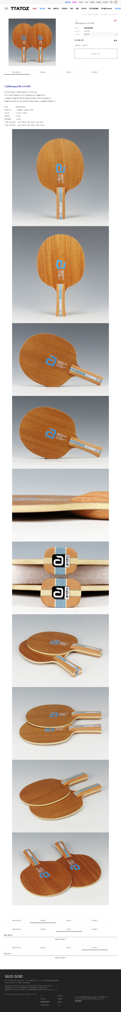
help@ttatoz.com (52, 989)
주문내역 (98, 2)
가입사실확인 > (78, 1001)
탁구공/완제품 (93, 8)
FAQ (59, 1005)
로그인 (86, 2)
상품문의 (60, 999)
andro (101, 14)
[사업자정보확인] (23, 988)
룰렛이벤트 (68, 2)
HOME (84, 14)
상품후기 (60, 1002)
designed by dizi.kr (31, 994)
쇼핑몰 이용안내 (44, 1005)
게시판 (81, 2)
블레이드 (56, 8)
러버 (49, 8)
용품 (77, 8)
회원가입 (92, 2)
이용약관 (42, 999)
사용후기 (68, 72)
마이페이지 (105, 2)
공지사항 (60, 996)
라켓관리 (64, 8)
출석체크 (74, 2)
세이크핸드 (95, 14)
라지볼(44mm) (106, 8)
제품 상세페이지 (16, 72)
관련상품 (42, 72)
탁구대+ (84, 8)
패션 (71, 8)
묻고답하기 (95, 72)
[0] (115, 2)
